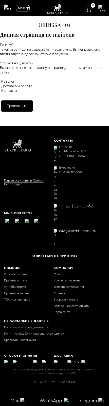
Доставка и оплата (16, 86)
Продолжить (17, 105)
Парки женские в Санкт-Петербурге (24, 182)
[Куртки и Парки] (17, 146)
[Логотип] (58, 8)
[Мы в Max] (8, 221)
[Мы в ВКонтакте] (37, 221)
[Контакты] (101, 8)
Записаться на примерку (55, 256)
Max (14, 400)
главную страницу (50, 67)
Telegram (87, 400)
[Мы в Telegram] (18, 221)
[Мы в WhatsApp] (27, 221)
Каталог (8, 81)
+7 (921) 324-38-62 (76, 206)
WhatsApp (51, 400)
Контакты (9, 90)
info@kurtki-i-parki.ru (77, 231)
